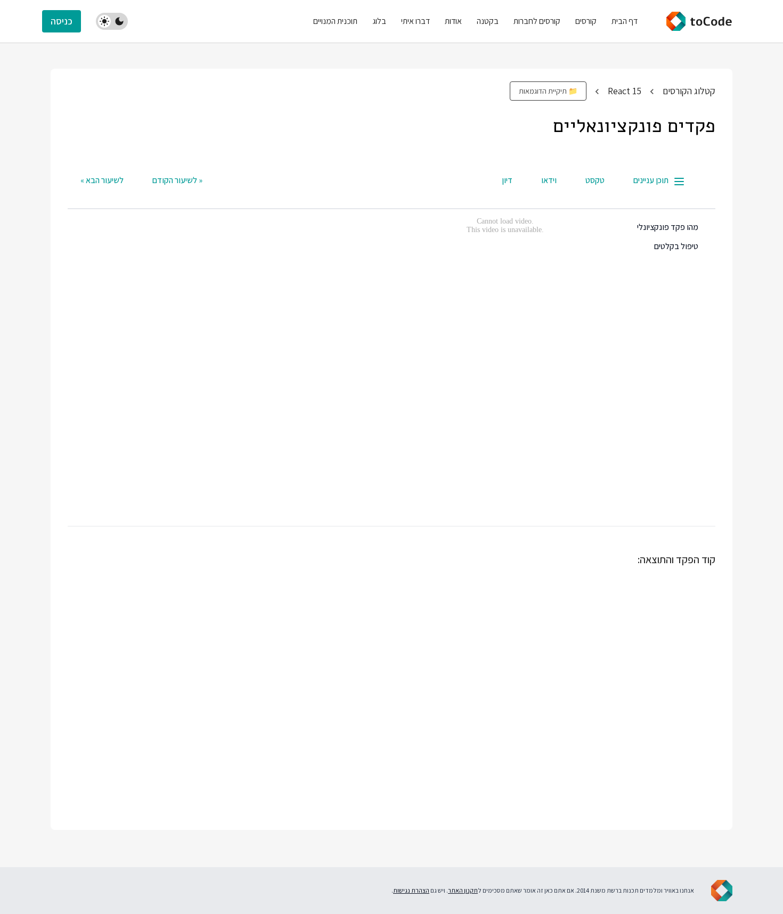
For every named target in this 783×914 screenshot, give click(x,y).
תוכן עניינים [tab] (650, 180)
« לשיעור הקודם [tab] (177, 180)
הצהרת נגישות (411, 890)
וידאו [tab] (549, 180)
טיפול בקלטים (676, 246)
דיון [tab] (507, 180)
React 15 (624, 91)
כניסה (61, 21)
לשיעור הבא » (102, 180)
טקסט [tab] (595, 180)
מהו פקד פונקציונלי (667, 227)
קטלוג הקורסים (689, 91)
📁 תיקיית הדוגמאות (548, 91)
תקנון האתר (463, 890)
